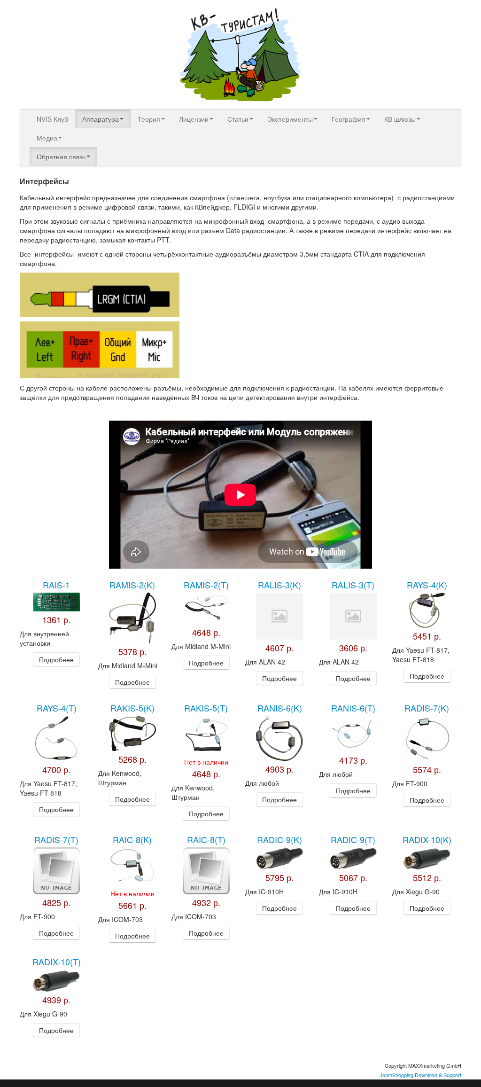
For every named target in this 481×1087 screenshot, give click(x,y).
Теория (149, 119)
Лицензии (194, 119)
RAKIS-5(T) (206, 708)
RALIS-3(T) (353, 585)
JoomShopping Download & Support (420, 1075)
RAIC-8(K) (132, 839)
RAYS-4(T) (57, 708)
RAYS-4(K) (427, 585)
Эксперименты (290, 119)
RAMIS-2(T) (206, 585)
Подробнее (56, 659)
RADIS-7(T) (56, 839)
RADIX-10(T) (56, 961)
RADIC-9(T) (353, 839)
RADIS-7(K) (426, 708)
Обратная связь (61, 156)
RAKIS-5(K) (132, 708)
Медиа (47, 137)
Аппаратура (100, 119)
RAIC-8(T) (206, 839)
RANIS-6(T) (353, 708)
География (348, 119)
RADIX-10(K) (427, 839)
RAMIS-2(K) (132, 585)
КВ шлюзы (400, 119)
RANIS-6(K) (279, 708)
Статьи (237, 119)
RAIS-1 (56, 585)
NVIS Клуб (52, 119)
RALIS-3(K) (279, 585)
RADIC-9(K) (279, 839)
